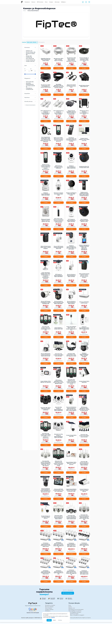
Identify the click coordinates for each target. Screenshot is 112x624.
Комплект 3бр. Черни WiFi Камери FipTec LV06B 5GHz (46, 408)
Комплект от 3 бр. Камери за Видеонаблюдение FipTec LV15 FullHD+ (58, 436)
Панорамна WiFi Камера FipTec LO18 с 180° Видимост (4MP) (71, 354)
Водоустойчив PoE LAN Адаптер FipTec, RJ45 (71, 86)
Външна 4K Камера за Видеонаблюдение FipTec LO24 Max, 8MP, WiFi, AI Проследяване (71, 409)
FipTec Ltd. (39, 617)
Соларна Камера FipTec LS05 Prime (84, 382)
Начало (24, 10)
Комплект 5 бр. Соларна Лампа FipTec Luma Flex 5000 (84, 435)
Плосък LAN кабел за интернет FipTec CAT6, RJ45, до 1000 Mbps (84, 59)
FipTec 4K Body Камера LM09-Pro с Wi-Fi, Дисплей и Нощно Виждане (84, 275)
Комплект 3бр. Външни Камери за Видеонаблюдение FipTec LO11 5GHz (84, 463)
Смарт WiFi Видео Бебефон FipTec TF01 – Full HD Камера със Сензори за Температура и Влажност (46, 275)
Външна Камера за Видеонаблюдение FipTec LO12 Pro (71, 302)
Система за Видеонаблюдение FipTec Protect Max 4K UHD (58, 572)
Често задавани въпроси (75, 612)
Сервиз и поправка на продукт (76, 615)
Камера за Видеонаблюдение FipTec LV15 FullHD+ (45, 194)
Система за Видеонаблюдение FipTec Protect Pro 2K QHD (84, 545)
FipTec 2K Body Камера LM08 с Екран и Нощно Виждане (46, 247)
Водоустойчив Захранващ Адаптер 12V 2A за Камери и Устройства (71, 112)
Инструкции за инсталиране (76, 609)
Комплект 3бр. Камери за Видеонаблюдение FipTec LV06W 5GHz (58, 409)
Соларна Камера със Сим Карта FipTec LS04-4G (45, 517)
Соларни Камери (49, 609)
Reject (54, 620)
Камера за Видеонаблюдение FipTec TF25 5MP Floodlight (84, 355)
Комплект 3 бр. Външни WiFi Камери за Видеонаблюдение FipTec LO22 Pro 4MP (71, 517)
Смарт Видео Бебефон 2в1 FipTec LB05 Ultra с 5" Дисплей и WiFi (71, 490)
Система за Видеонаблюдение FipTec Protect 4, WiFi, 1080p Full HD (45, 545)
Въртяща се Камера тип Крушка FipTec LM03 (58, 194)
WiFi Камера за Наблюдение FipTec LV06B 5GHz (58, 167)
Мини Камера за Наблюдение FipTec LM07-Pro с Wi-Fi (84, 220)
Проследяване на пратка (75, 610)
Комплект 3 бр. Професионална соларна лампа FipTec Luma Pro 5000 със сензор (71, 382)
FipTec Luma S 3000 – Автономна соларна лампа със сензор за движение (58, 139)
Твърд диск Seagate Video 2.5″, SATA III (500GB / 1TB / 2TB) (45, 220)
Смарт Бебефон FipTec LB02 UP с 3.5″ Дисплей (45, 382)
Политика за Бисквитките (74, 617)
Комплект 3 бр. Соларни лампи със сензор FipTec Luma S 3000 (45, 328)
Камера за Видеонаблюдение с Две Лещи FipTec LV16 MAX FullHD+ (71, 247)
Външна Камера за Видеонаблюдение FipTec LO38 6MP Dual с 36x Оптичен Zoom (46, 490)
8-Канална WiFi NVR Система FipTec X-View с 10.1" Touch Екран (58, 490)
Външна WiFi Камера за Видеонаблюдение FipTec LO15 (58, 247)
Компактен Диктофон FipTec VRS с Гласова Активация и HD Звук (71, 139)
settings (53, 617)
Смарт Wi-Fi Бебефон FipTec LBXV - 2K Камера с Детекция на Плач (71, 328)
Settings (60, 620)
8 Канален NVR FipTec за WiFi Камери (84, 302)
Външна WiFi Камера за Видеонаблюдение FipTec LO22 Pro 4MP (45, 354)
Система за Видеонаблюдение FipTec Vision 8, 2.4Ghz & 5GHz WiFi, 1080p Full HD (71, 572)
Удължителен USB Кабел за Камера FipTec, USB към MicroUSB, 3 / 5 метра (71, 59)
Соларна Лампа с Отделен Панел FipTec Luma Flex (84, 139)
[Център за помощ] (83, 2)
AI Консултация (68, 593)
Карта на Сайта (86, 617)
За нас (70, 606)
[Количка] (89, 2)
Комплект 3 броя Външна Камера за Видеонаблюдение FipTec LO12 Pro (58, 517)
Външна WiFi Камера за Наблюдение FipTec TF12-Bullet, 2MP (46, 302)
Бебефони (47, 610)
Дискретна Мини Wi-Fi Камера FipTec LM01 (84, 167)
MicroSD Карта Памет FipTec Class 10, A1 (84, 86)
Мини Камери (48, 608)
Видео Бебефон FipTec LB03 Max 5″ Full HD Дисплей (71, 463)
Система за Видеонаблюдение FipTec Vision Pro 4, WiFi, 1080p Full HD (71, 545)
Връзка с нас (72, 608)
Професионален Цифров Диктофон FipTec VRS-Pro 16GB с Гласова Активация (84, 194)
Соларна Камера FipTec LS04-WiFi (71, 436)
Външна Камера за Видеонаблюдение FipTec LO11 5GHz (71, 275)
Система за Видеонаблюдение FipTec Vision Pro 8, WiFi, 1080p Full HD (84, 572)
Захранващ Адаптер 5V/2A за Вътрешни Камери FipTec (45, 59)
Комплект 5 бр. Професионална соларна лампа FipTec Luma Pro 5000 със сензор (58, 463)
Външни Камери (49, 606)
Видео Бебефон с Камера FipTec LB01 (58, 328)
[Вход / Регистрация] (86, 2)
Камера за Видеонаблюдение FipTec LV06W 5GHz (71, 167)
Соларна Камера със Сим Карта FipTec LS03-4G (84, 490)
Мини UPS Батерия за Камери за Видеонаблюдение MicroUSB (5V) (46, 112)
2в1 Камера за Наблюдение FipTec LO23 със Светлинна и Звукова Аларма (58, 382)
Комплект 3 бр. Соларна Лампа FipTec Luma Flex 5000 (58, 355)
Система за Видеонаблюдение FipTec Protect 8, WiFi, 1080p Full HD (45, 572)
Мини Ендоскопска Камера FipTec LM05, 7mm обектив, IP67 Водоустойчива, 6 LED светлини (46, 139)
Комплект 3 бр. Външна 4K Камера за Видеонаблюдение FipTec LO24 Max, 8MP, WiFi (84, 517)
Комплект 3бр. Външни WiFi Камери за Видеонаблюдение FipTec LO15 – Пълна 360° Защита (45, 463)
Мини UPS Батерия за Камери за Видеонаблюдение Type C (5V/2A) (58, 112)
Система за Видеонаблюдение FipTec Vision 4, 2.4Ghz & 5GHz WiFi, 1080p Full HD (58, 544)
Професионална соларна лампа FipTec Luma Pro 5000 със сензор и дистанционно (45, 167)
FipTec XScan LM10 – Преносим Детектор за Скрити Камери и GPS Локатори (58, 220)
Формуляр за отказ (73, 613)
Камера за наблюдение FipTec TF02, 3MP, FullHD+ (71, 194)
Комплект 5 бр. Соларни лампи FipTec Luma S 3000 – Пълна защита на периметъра (46, 436)
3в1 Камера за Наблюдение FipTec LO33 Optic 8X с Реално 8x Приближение (84, 409)
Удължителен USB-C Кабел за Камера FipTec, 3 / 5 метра (58, 59)
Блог (70, 605)
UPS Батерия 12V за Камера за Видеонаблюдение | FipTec (84, 112)
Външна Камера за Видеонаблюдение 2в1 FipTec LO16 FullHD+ (58, 302)
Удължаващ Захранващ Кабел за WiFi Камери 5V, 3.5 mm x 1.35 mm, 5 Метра (58, 86)
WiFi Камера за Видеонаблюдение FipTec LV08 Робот (58, 275)
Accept (49, 620)
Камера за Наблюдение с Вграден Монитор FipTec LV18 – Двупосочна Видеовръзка (84, 247)
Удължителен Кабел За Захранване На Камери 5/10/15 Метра (46, 86)
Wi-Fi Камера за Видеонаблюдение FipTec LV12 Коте (71, 220)
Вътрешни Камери (50, 605)
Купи (46, 68)
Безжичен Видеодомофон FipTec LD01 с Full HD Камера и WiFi (84, 328)
